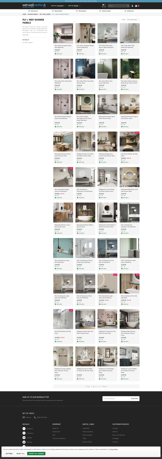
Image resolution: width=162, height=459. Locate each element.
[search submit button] (128, 6)
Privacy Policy (114, 449)
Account (115, 442)
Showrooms (56, 432)
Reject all (20, 453)
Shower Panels (29, 27)
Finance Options (87, 432)
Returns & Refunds (118, 435)
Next (104, 386)
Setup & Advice (87, 435)
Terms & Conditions (58, 438)
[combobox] (117, 6)
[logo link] (34, 5)
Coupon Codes (87, 442)
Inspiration (85, 428)
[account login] (132, 6)
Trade (84, 438)
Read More (25, 34)
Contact (115, 428)
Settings (9, 453)
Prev (88, 386)
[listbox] (133, 19)
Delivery (115, 432)
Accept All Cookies (36, 453)
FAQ (53, 435)
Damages (115, 438)
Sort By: (124, 19)
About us (55, 428)
